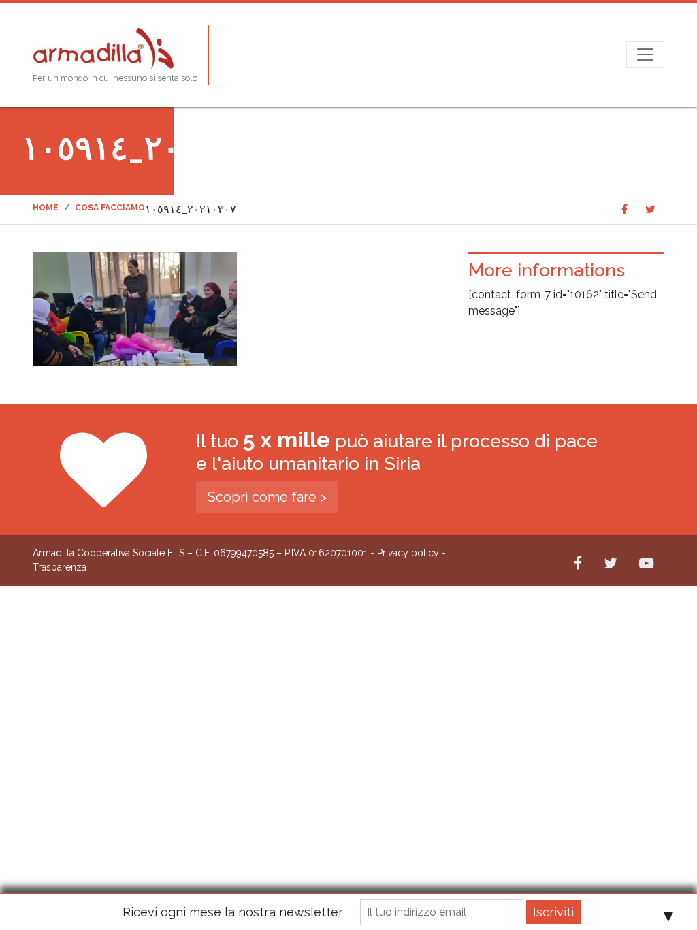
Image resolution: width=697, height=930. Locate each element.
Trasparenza (59, 567)
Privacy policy (408, 552)
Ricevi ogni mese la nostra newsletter (233, 912)
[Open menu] (645, 54)
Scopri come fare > (267, 497)
